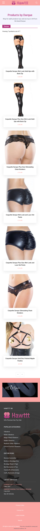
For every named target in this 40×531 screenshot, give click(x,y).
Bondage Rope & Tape (11, 464)
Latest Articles (20, 515)
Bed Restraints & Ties (11, 467)
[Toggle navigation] (36, 2)
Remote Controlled (10, 458)
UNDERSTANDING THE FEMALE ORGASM (17, 489)
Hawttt (17, 526)
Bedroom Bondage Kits (11, 461)
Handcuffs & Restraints (11, 470)
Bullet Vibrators (9, 435)
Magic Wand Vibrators (11, 437)
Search (20, 520)
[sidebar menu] (3, 2)
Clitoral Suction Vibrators (12, 446)
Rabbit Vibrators (9, 440)
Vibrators (7, 432)
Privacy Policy (20, 505)
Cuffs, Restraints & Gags (12, 473)
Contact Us (20, 510)
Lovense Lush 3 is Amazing (13, 484)
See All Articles (9, 494)
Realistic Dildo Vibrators (12, 443)
